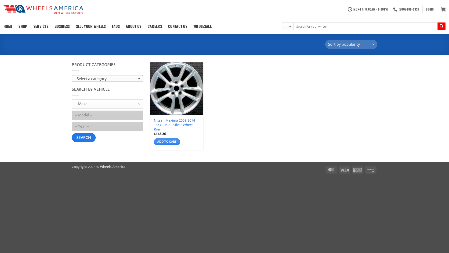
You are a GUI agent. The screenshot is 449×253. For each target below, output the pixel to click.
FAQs (116, 26)
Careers (155, 26)
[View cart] (443, 9)
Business (62, 26)
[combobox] (107, 78)
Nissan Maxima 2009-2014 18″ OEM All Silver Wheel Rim (174, 124)
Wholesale (202, 26)
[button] (430, 9)
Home (8, 26)
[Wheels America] (43, 9)
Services (41, 26)
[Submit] (441, 26)
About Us (133, 26)
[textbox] (106, 78)
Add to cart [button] (167, 141)
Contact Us (177, 26)
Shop (22, 26)
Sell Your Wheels (91, 26)
